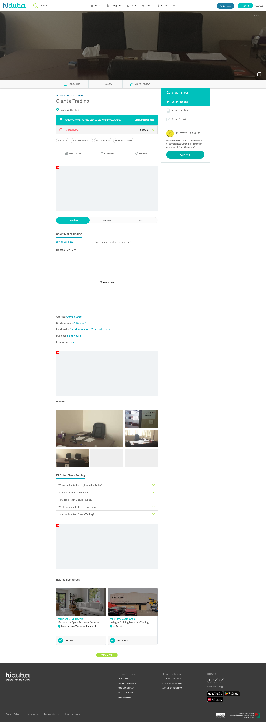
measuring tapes (123, 140)
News (133, 5)
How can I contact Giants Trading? (76, 514)
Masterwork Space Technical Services (78, 622)
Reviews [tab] (107, 220)
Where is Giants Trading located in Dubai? (80, 485)
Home (97, 5)
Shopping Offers (127, 683)
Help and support (73, 714)
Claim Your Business (173, 683)
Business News (126, 688)
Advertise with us (172, 679)
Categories (116, 5)
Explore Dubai (168, 5)
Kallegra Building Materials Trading (129, 622)
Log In (259, 5)
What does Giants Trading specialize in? (79, 507)
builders (62, 140)
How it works (125, 697)
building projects (82, 140)
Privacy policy (31, 714)
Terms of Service (51, 714)
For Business (226, 6)
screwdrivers (103, 140)
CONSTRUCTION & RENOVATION (71, 619)
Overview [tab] (73, 220)
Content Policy (12, 714)
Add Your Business (172, 688)
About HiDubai (125, 693)
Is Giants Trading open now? (73, 492)
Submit (185, 154)
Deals (148, 5)
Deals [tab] (140, 220)
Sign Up (245, 5)
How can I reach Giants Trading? (75, 499)
